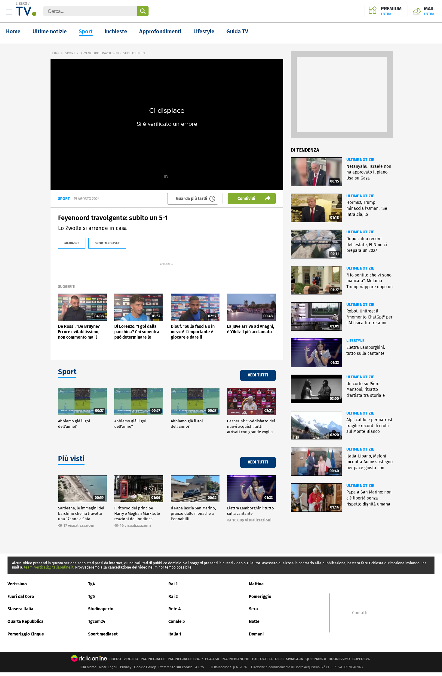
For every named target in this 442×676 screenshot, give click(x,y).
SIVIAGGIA (294, 659)
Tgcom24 (96, 621)
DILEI (279, 659)
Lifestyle (203, 31)
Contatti (359, 613)
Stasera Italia (20, 608)
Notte (254, 621)
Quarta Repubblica (26, 621)
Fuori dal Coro (21, 596)
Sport (86, 31)
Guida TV (237, 31)
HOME (55, 53)
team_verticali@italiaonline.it (48, 567)
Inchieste (116, 31)
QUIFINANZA (315, 659)
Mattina (256, 584)
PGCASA (212, 659)
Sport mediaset (103, 634)
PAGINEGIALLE (153, 659)
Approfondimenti (160, 31)
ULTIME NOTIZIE (360, 159)
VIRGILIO (131, 659)
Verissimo (17, 584)
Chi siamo (89, 667)
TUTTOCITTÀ (262, 659)
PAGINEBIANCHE (235, 659)
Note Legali (108, 667)
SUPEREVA (361, 659)
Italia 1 (174, 634)
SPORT (70, 53)
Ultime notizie (49, 31)
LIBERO (21, 4)
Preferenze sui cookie (175, 667)
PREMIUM (391, 11)
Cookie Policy (145, 667)
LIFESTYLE (355, 340)
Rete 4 (174, 608)
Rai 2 (173, 596)
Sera (253, 608)
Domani (256, 634)
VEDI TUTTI (258, 375)
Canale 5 (176, 621)
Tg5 (91, 596)
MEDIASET (71, 243)
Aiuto (199, 667)
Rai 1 (173, 584)
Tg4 (91, 584)
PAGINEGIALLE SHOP (185, 659)
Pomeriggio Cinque (26, 634)
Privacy (125, 667)
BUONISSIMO (339, 659)
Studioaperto (100, 608)
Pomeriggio (260, 596)
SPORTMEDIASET (107, 243)
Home (13, 31)
